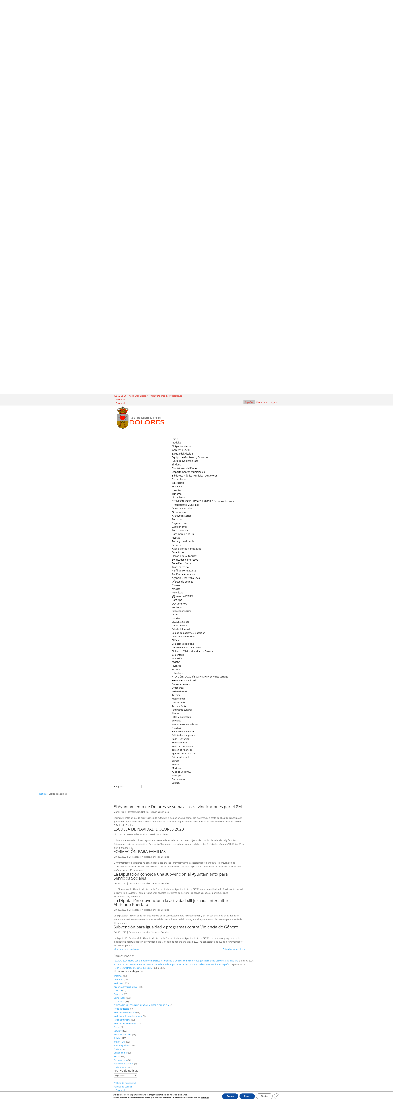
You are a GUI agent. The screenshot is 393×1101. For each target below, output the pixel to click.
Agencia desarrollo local (126, 986)
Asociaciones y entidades (186, 548)
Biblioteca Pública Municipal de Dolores (195, 475)
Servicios (176, 720)
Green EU (118, 979)
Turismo (177, 494)
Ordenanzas (179, 512)
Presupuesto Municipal (185, 504)
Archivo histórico (182, 515)
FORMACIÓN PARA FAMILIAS (140, 851)
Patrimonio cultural (183, 534)
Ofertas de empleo (182, 581)
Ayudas (176, 589)
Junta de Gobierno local (185, 461)
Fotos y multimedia (183, 541)
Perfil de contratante (184, 570)
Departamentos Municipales (188, 472)
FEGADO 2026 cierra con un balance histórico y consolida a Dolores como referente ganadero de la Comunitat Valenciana (176, 960)
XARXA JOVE (120, 1041)
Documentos (179, 603)
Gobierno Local (181, 450)
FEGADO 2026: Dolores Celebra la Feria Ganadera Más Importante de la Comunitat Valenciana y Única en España (172, 964)
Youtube (176, 782)
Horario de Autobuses (185, 556)
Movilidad (177, 768)
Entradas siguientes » (234, 949)
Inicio (174, 614)
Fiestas (176, 537)
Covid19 (118, 990)
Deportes (118, 994)
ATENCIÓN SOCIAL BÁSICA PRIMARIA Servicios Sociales (203, 501)
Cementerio (179, 479)
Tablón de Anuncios (183, 574)
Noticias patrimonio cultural (128, 1016)
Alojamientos (179, 523)
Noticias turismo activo (125, 1023)
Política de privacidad (125, 1082)
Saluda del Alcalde (182, 453)
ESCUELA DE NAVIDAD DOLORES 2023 (149, 829)
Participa (177, 600)
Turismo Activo (180, 530)
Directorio (178, 552)
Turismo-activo (121, 1067)
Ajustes (264, 1096)
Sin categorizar (121, 1045)
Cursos (176, 585)
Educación (178, 483)
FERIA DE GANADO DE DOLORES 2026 (133, 967)
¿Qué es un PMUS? (182, 596)
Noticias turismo (122, 1019)
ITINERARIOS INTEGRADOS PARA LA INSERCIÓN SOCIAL (142, 1005)
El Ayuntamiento (180, 621)
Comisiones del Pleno (184, 468)
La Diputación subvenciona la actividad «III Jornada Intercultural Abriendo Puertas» (173, 902)
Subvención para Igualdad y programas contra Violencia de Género (176, 927)
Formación (119, 1001)
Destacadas (134, 811)
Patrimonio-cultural (124, 1063)
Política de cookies (123, 1086)
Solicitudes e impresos (185, 559)
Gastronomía (179, 526)
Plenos (117, 1027)
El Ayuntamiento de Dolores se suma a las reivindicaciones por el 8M (178, 806)
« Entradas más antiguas (126, 949)
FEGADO (177, 486)
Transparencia (180, 567)
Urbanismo (178, 497)
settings (205, 1097)
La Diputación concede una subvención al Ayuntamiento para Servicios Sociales (171, 876)
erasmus (118, 975)
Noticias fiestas (121, 1008)
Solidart (118, 1038)
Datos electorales (182, 508)
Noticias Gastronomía (125, 1012)
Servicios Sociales (160, 811)
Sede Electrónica (180, 738)
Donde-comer (121, 1052)
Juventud (177, 490)
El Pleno (176, 464)
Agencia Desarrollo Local (184, 753)
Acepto (230, 1096)
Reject (247, 1096)
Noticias (176, 618)
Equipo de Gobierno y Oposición (190, 457)
